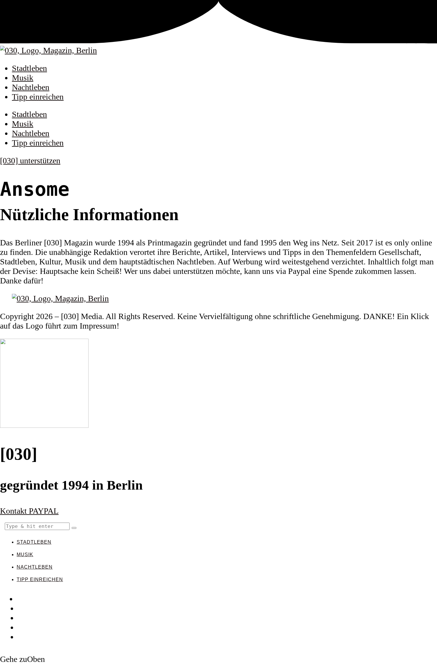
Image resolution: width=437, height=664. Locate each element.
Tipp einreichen (38, 96)
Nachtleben (30, 87)
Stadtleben (29, 68)
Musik (22, 77)
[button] (74, 528)
